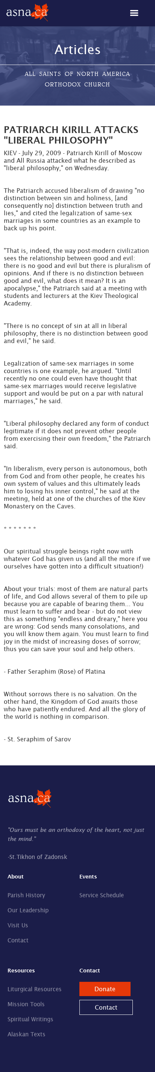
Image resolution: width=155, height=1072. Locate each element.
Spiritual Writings (30, 1019)
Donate (104, 989)
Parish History (26, 895)
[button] (138, 13)
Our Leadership (28, 910)
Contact (18, 940)
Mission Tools (26, 1004)
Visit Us (18, 925)
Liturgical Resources (35, 989)
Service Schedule (101, 895)
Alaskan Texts (27, 1034)
